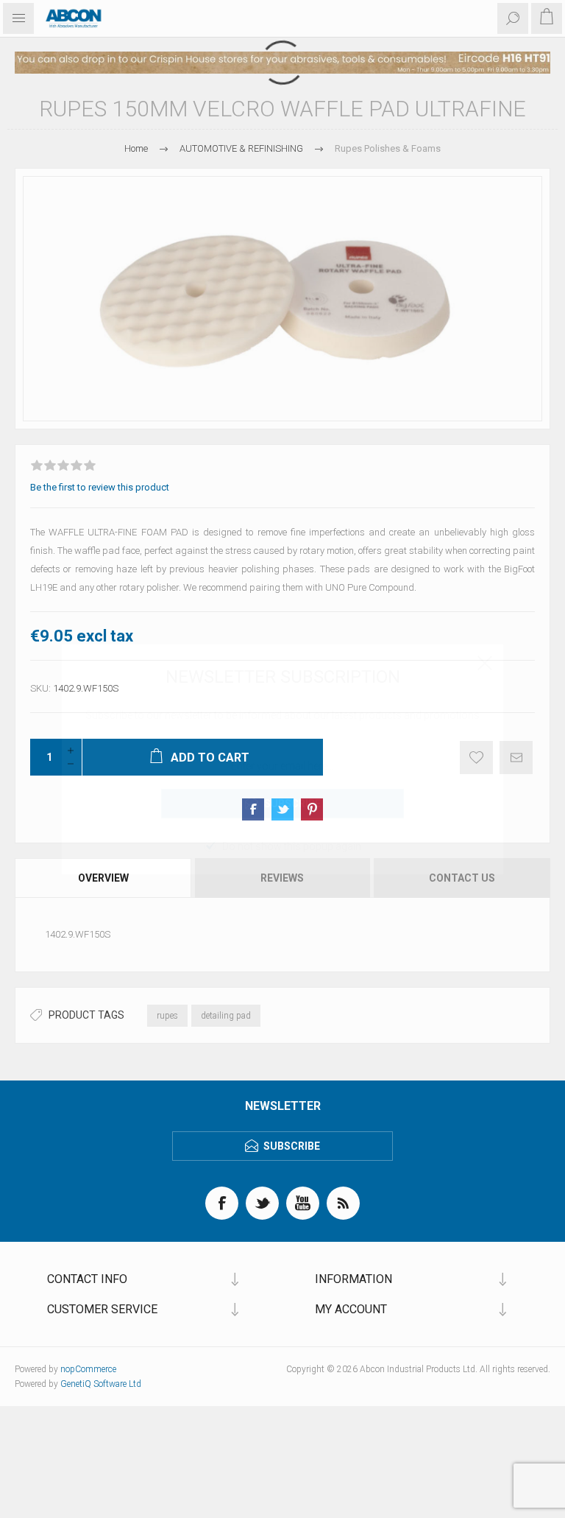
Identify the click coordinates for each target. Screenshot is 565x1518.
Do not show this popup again (291, 846)
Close (485, 663)
